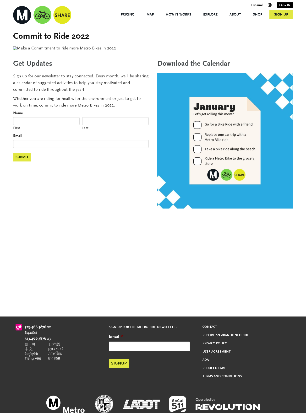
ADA (205, 360)
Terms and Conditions (222, 376)
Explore (210, 14)
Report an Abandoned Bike (225, 335)
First (16, 128)
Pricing (128, 14)
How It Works (178, 14)
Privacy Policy (214, 343)
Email (17, 136)
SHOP (257, 14)
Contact (209, 327)
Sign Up (281, 14)
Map (150, 14)
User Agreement (216, 352)
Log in (284, 5)
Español (256, 5)
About (235, 14)
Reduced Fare (214, 368)
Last (85, 128)
